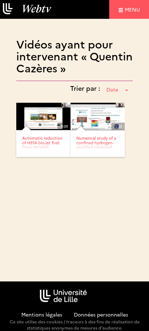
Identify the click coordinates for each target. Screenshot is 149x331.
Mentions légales (41, 314)
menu (133, 9)
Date (112, 89)
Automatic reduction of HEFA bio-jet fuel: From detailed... (42, 142)
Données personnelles (101, 314)
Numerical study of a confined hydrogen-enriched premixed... (96, 142)
